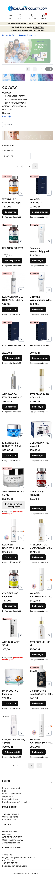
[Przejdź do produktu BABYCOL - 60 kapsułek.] (13, 676)
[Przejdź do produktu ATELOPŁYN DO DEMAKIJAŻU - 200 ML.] (41, 530)
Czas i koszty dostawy (12, 840)
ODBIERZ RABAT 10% (12, 837)
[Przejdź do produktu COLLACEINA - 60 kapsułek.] (41, 428)
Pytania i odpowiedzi (11, 788)
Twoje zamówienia (10, 814)
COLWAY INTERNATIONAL (14, 106)
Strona (19, 166)
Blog (4, 791)
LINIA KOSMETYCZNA (15, 103)
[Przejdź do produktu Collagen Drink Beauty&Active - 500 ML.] (41, 676)
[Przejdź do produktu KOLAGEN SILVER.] (41, 331)
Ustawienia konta (10, 817)
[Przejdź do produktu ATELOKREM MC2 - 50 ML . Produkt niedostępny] (13, 477)
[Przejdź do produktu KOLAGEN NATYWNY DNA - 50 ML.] (41, 725)
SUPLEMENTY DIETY (15, 96)
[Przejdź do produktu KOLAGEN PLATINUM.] (41, 185)
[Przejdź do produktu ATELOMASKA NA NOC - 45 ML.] (41, 380)
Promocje (6, 116)
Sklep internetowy (24, 873)
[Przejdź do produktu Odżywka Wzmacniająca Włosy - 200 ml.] (41, 282)
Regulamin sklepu (10, 799)
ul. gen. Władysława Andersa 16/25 (18, 857)
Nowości (6, 113)
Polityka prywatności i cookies (16, 802)
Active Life (7, 854)
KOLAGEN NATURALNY (16, 99)
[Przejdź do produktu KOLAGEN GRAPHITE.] (13, 331)
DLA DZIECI (7, 109)
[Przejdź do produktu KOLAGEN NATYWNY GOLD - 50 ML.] (41, 579)
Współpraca (7, 796)
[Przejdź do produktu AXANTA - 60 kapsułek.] (41, 477)
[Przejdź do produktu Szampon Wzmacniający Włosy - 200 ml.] (41, 233)
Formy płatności (9, 831)
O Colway (6, 834)
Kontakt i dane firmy (11, 793)
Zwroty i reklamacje (11, 842)
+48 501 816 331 (10, 863)
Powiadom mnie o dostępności (13, 505)
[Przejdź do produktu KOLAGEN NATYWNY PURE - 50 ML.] (13, 530)
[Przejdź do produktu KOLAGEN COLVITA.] (13, 233)
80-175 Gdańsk (9, 860)
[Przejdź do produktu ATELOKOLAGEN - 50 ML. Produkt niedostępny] (13, 627)
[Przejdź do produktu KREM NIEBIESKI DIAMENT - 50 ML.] (13, 428)
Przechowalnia (9, 819)
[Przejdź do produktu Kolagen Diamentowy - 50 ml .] (13, 725)
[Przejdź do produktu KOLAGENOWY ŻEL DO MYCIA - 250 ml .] (13, 282)
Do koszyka (10, 212)
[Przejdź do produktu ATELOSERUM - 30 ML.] (41, 627)
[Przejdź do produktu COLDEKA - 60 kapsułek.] (13, 579)
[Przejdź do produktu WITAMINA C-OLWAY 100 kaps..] (13, 185)
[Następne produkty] (31, 765)
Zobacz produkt (40, 212)
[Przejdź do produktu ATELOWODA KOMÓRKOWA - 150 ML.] (13, 380)
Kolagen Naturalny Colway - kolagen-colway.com (19, 35)
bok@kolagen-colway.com (14, 866)
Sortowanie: (7, 150)
